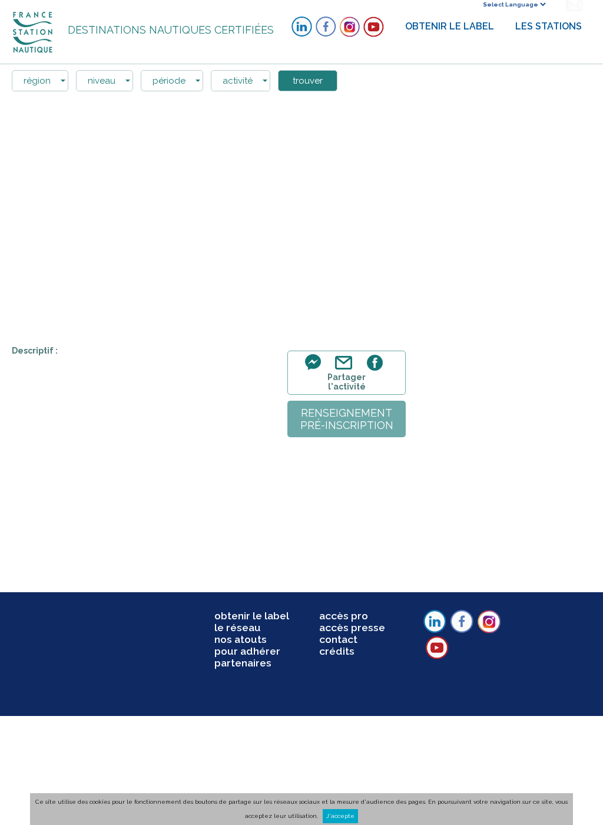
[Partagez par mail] (346, 369)
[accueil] (34, 31)
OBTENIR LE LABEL (449, 26)
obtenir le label (251, 616)
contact (338, 639)
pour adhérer (247, 651)
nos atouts (240, 639)
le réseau (237, 627)
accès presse (352, 627)
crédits (336, 651)
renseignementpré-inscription (346, 419)
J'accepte (340, 816)
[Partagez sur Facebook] (376, 369)
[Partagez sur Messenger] (316, 369)
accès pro (343, 616)
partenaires (242, 663)
